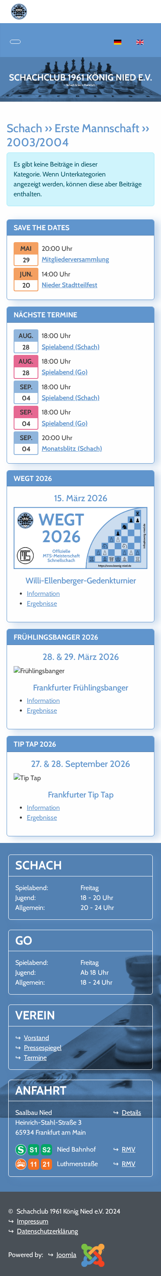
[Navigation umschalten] (15, 42)
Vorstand (36, 1038)
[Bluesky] (50, 11)
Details (131, 1112)
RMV (128, 1149)
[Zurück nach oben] (150, 1265)
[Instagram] (43, 11)
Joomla (66, 1255)
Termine (35, 1058)
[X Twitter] (57, 11)
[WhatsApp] (30, 11)
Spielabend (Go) (65, 372)
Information (43, 594)
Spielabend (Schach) (70, 347)
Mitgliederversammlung (75, 259)
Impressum (32, 1221)
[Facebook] (37, 11)
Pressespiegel (43, 1048)
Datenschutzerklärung (47, 1231)
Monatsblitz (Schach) (72, 448)
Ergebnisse (42, 603)
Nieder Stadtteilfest (69, 285)
